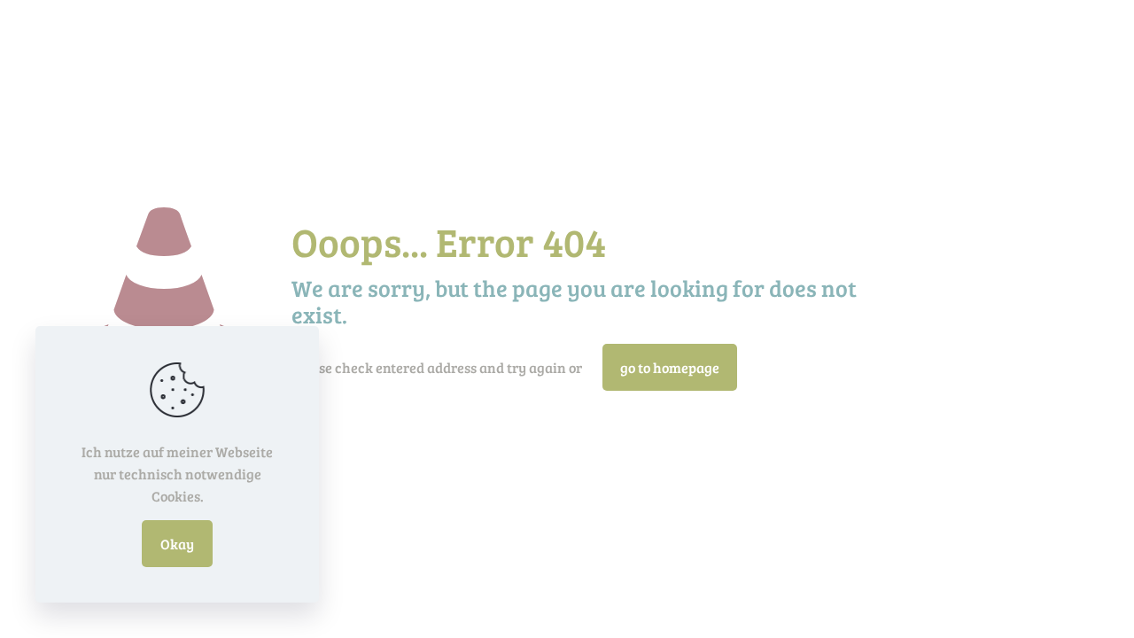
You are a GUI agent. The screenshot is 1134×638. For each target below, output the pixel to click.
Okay (177, 543)
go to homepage (669, 367)
